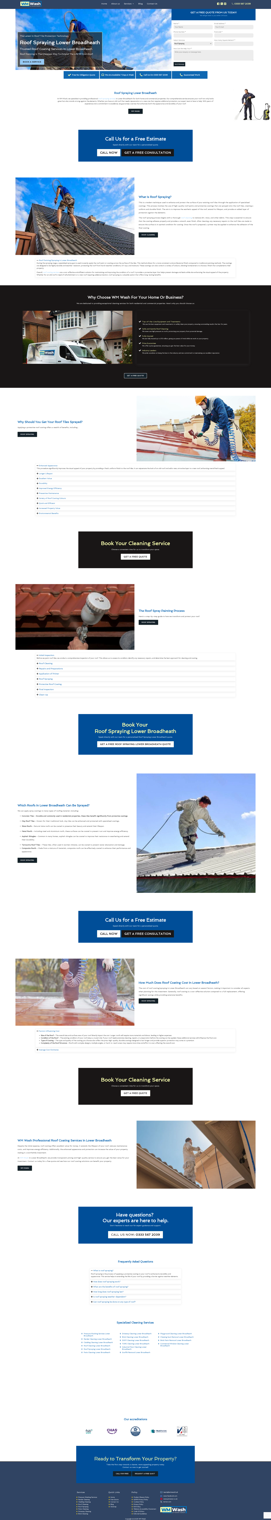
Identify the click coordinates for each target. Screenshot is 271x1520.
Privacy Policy (138, 1504)
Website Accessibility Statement (145, 1509)
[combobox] (193, 44)
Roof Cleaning (148, 235)
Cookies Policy (139, 1502)
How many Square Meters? (224, 40)
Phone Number (180, 32)
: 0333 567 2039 (135, 1234)
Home (104, 4)
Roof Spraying (27, 434)
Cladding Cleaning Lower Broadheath (98, 1342)
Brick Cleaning (83, 1514)
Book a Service (32, 62)
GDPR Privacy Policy (141, 1499)
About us (115, 4)
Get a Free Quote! (135, 375)
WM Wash (135, 111)
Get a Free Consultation (147, 152)
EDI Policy (137, 1506)
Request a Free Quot (145, 1473)
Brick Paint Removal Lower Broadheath (175, 1340)
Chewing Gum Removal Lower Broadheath (177, 1337)
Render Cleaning (84, 1499)
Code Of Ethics (139, 1511)
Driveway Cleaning (84, 1511)
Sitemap (113, 1506)
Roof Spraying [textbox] (179, 44)
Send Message (179, 64)
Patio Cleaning (83, 1509)
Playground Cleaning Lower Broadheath (176, 1334)
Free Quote (115, 1499)
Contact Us (152, 4)
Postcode (218, 32)
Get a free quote (135, 556)
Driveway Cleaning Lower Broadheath (136, 1334)
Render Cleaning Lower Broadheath (98, 1339)
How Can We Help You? (183, 49)
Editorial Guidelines (140, 1514)
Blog (140, 4)
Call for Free (122, 1473)
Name (176, 23)
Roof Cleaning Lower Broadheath (97, 1346)
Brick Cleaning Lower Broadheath (135, 1337)
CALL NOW (109, 152)
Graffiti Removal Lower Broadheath (136, 1352)
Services (127, 4)
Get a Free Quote (135, 744)
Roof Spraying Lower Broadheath (97, 1349)
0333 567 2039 (242, 3)
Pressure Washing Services (87, 1497)
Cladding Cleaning (84, 1502)
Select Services (179, 40)
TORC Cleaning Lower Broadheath (135, 1344)
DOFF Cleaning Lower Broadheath (135, 1340)
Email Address (220, 23)
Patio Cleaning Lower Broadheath (97, 1352)
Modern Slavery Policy (141, 1497)
